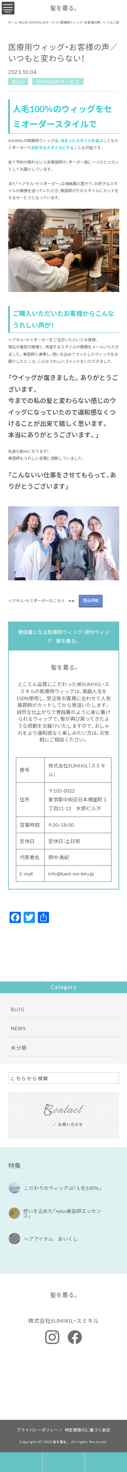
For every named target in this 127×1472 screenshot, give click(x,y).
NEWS (18, 1028)
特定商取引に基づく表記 (87, 1430)
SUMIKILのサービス (58, 81)
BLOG (18, 81)
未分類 (19, 1047)
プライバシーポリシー (37, 1430)
